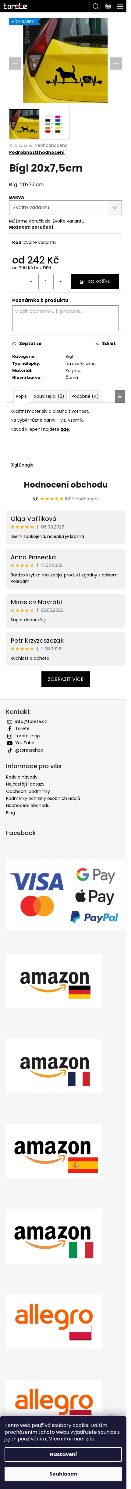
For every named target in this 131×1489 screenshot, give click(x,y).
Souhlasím (63, 1473)
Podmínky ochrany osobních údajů (43, 798)
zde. (65, 429)
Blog (10, 813)
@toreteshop (29, 750)
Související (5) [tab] (49, 396)
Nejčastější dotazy (25, 784)
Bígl (69, 356)
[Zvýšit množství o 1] (60, 281)
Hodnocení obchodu (66, 484)
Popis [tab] (21, 396)
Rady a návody (21, 777)
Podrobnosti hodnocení (37, 152)
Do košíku (99, 281)
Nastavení (63, 1454)
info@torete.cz (31, 721)
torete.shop (27, 736)
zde (90, 1438)
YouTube (24, 743)
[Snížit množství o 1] (31, 281)
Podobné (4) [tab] (85, 396)
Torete (22, 728)
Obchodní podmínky (28, 791)
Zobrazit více (65, 679)
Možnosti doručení (31, 227)
